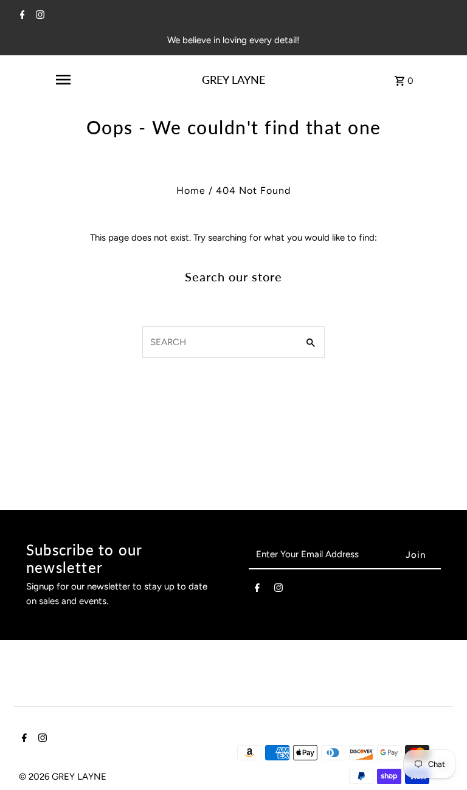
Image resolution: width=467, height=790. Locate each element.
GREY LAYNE (233, 79)
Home (191, 190)
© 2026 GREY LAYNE (62, 776)
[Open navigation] (63, 79)
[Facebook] (21, 16)
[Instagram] (38, 16)
